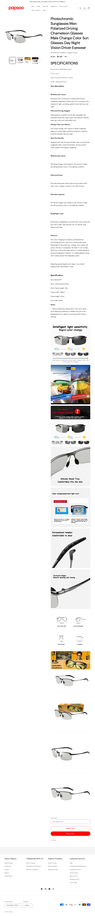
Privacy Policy (74, 873)
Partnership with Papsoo (33, 866)
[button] (80, 8)
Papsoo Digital (52, 866)
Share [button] (54, 840)
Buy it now (70, 834)
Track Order (73, 882)
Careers (7, 869)
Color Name (54, 818)
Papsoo (11, 911)
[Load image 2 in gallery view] (20, 60)
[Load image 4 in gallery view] (35, 60)
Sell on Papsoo (30, 863)
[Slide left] (7, 60)
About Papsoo (9, 863)
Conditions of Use (75, 869)
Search (7, 873)
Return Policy (74, 876)
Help (71, 863)
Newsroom (8, 866)
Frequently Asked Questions (78, 866)
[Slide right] (41, 60)
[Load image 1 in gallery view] (12, 60)
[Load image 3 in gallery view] (27, 60)
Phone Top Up (52, 863)
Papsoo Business (53, 869)
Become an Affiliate (32, 869)
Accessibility (8, 876)
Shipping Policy (74, 879)
